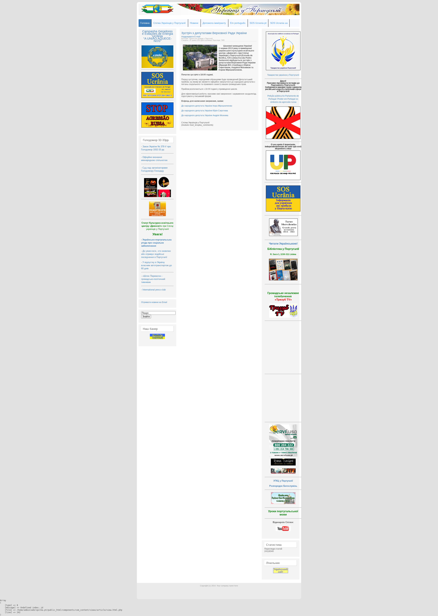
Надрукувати (187, 36)
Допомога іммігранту (214, 23)
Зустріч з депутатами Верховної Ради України (214, 33)
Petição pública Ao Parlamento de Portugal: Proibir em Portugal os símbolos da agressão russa (283, 99)
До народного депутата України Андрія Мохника (204, 115)
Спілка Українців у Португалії (169, 23)
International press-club (154, 289)
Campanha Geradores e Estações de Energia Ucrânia (157, 34)
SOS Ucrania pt (258, 23)
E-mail (197, 36)
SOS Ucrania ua (279, 23)
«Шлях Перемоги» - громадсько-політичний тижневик (153, 279)
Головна (145, 23)
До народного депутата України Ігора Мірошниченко (206, 106)
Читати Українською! (283, 243)
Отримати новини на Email (154, 302)
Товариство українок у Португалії (283, 75)
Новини (194, 23)
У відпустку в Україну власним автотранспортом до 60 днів (156, 265)
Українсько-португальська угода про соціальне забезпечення (156, 242)
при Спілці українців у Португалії (157, 226)
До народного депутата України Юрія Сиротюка (204, 110)
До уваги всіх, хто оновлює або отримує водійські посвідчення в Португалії (156, 254)
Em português (237, 23)
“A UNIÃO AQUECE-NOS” (157, 40)
